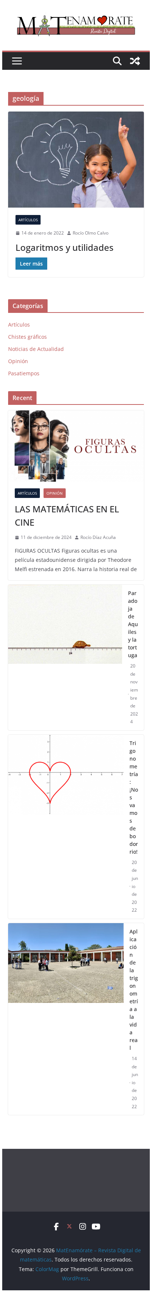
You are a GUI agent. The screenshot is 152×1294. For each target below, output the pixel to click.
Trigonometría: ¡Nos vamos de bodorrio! (133, 797)
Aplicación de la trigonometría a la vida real (133, 989)
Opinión (18, 361)
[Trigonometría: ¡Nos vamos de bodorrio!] (66, 827)
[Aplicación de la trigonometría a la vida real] (66, 1019)
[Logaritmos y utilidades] (76, 160)
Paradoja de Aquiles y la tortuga (133, 624)
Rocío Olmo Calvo (90, 233)
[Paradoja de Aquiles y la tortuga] (65, 657)
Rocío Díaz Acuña (98, 537)
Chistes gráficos (27, 336)
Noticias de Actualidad (36, 348)
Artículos (28, 219)
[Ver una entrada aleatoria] (135, 61)
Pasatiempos (23, 373)
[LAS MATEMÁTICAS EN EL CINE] (76, 446)
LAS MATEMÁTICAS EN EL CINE (67, 515)
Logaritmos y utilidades (64, 247)
